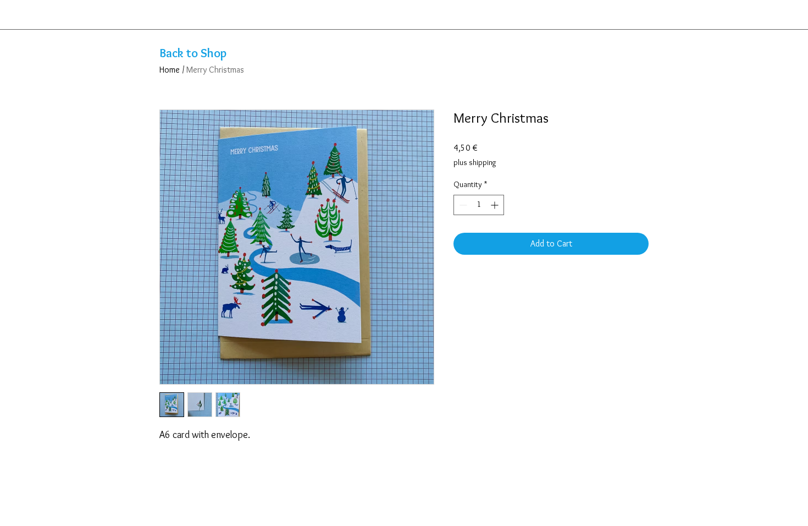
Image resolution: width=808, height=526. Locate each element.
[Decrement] (462, 205)
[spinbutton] (479, 205)
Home (169, 69)
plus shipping (474, 162)
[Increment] (495, 205)
